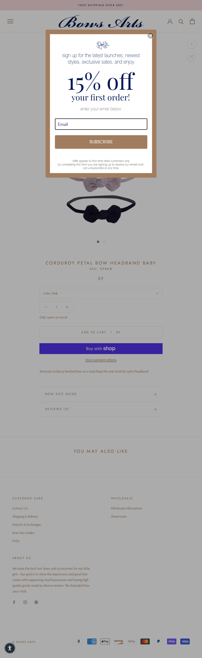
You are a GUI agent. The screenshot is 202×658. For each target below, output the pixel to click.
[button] (150, 35)
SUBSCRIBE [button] (101, 141)
